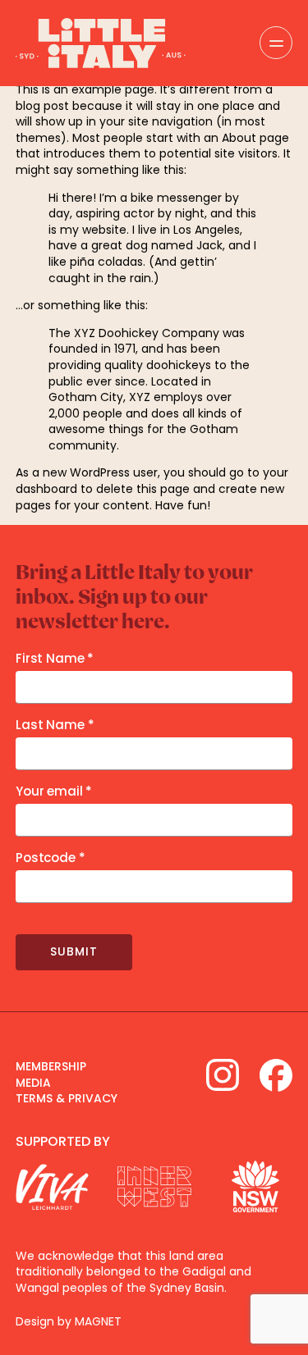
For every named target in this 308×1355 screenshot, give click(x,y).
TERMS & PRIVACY (66, 1098)
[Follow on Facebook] (276, 1075)
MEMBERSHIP (51, 1066)
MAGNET (98, 1321)
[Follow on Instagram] (222, 1075)
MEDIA (33, 1082)
